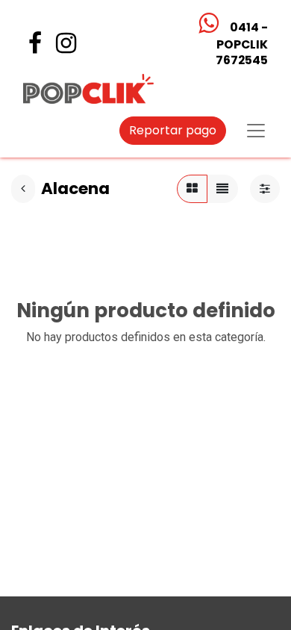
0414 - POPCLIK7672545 (241, 44)
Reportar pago (172, 130)
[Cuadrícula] (192, 189)
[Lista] (222, 189)
